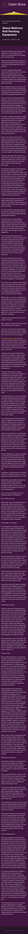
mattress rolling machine (10, 338)
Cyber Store (7, 39)
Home (3, 21)
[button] (14, 12)
